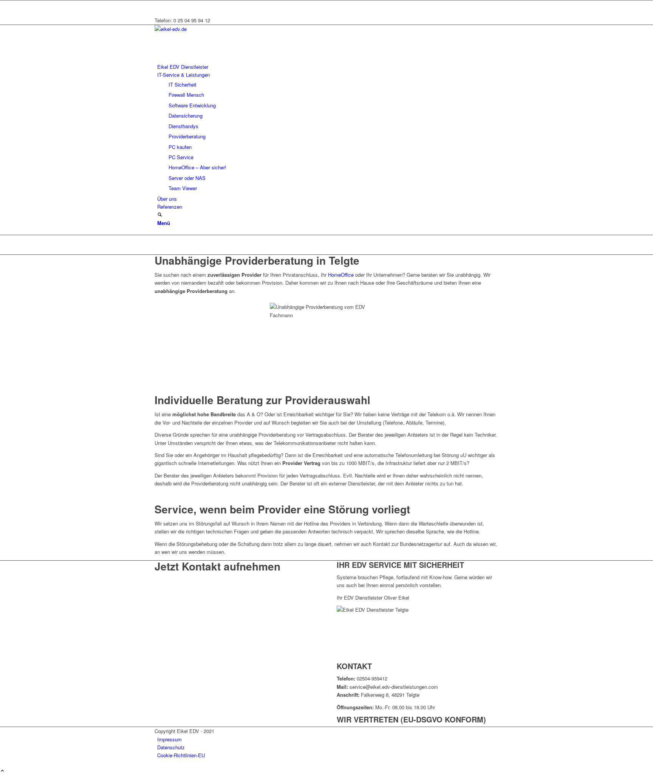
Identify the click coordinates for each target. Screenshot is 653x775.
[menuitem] (327, 67)
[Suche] (159, 215)
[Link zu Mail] (159, 4)
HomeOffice (341, 274)
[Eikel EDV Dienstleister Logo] (211, 29)
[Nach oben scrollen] (2, 771)
